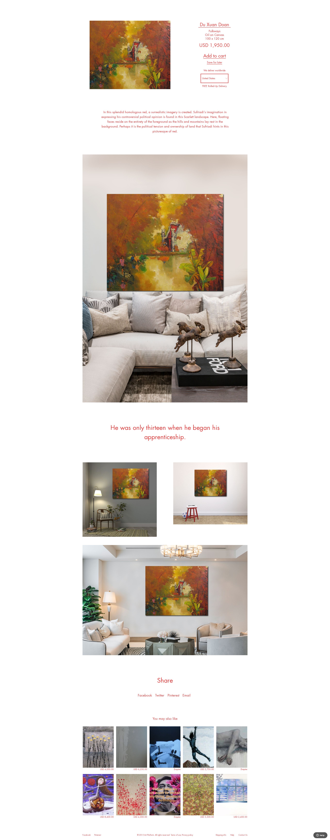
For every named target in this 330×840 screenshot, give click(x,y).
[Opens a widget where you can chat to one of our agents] (320, 835)
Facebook (145, 695)
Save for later (214, 62)
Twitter (159, 695)
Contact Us (243, 835)
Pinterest (97, 835)
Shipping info (221, 835)
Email (187, 695)
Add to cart (214, 56)
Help (232, 835)
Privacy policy (187, 835)
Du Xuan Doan (214, 24)
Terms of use (176, 835)
